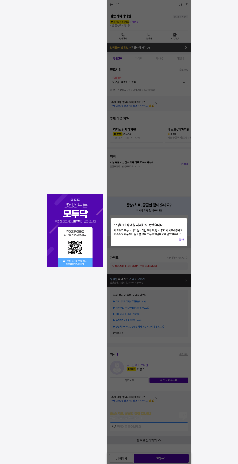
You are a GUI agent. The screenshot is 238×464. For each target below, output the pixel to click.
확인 (181, 240)
